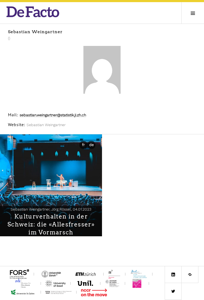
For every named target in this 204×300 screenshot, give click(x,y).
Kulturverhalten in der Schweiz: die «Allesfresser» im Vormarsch (51, 224)
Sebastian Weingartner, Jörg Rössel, (51, 209)
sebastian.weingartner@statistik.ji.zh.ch (53, 115)
